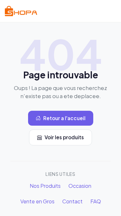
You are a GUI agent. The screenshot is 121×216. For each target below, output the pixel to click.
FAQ (95, 201)
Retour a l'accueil (64, 118)
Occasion (79, 185)
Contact (72, 201)
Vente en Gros (37, 201)
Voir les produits (64, 137)
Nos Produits (45, 185)
